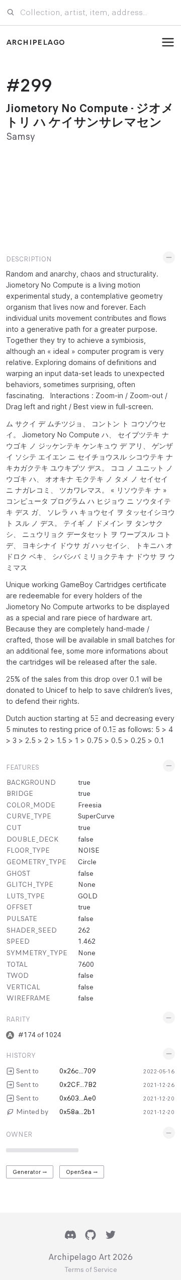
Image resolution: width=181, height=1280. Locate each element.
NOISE (89, 850)
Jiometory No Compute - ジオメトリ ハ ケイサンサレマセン (90, 115)
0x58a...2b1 (77, 1112)
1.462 (87, 941)
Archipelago (35, 42)
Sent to (27, 1071)
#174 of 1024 (39, 1035)
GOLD (88, 896)
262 (84, 930)
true (84, 782)
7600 (86, 964)
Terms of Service (90, 1270)
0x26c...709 (77, 1071)
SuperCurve (96, 816)
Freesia (90, 805)
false (86, 839)
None (87, 884)
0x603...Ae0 (77, 1098)
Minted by (32, 1112)
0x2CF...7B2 (78, 1084)
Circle (87, 862)
